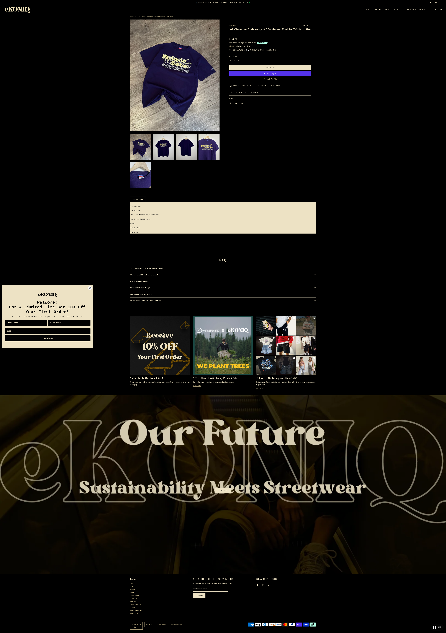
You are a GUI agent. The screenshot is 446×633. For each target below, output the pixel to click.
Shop (131, 586)
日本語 (421, 9)
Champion (232, 25)
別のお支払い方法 (270, 79)
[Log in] (435, 10)
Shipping (232, 46)
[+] (238, 60)
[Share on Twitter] (236, 103)
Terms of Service (135, 613)
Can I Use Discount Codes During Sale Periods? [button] (147, 268)
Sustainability (134, 595)
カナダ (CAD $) (408, 9)
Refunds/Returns (135, 604)
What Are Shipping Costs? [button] (139, 281)
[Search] (429, 10)
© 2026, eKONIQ (162, 624)
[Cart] (441, 10)
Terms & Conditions (136, 610)
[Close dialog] (90, 288)
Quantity (233, 56)
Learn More (197, 385)
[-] (230, 60)
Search (132, 583)
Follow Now (260, 388)
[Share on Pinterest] (242, 103)
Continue (48, 338)
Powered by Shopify (176, 624)
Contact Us (133, 598)
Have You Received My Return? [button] (141, 294)
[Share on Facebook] (230, 103)
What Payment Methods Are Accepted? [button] (144, 275)
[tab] (138, 199)
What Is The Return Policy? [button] (140, 288)
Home (368, 9)
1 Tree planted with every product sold (246, 92)
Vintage (132, 589)
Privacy (132, 607)
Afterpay (133, 601)
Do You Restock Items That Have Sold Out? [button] (145, 301)
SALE (387, 9)
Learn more (223, 490)
